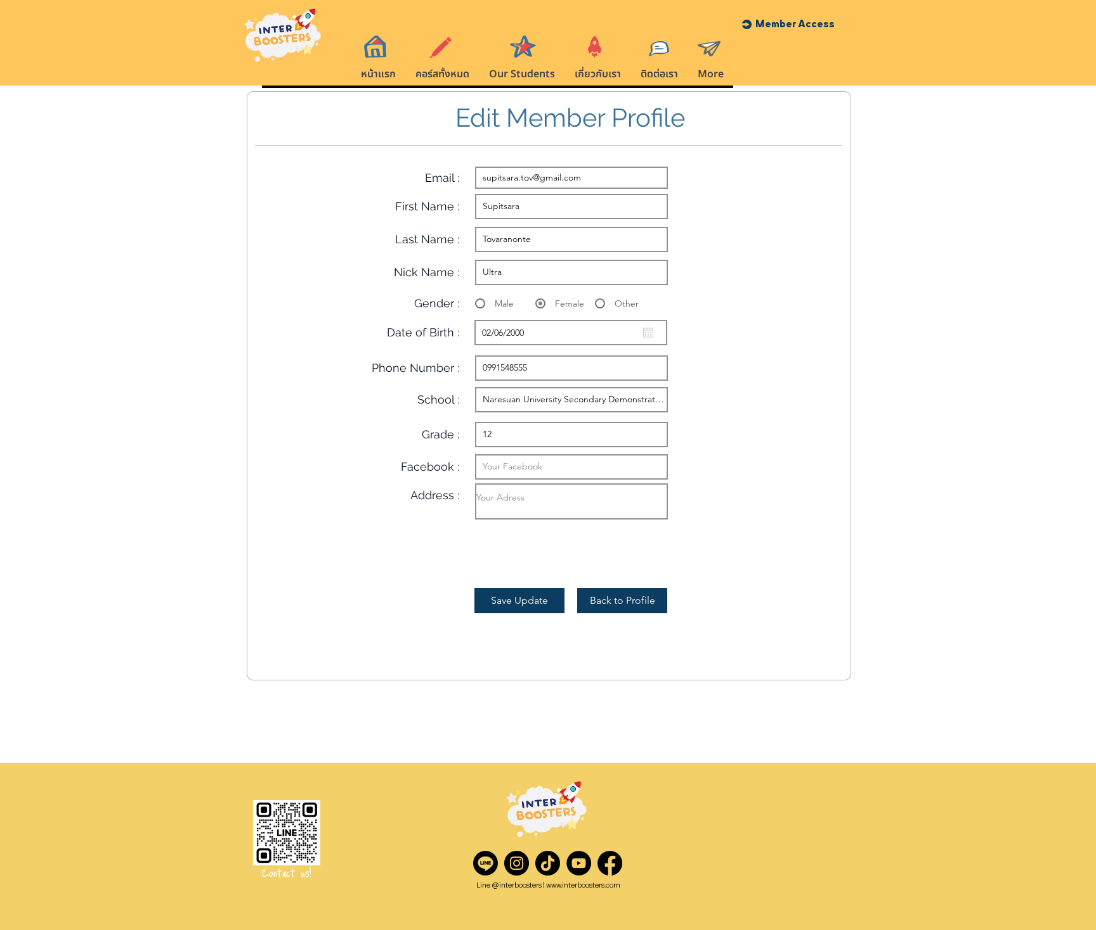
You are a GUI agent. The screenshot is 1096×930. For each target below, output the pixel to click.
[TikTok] (547, 863)
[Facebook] (609, 863)
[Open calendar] (648, 333)
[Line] (485, 863)
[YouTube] (578, 863)
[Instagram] (516, 863)
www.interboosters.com (583, 885)
